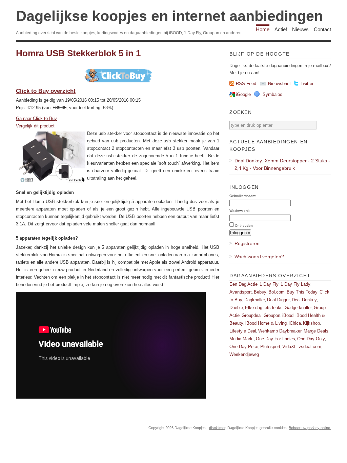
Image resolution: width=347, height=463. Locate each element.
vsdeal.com (310, 346)
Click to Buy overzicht (46, 91)
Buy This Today (302, 292)
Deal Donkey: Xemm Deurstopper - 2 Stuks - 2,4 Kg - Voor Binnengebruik (282, 164)
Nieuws (300, 29)
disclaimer (217, 428)
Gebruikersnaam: (242, 196)
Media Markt (241, 338)
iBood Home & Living (266, 323)
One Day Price (243, 346)
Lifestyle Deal (242, 331)
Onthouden (244, 225)
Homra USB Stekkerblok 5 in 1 (78, 53)
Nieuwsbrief (279, 83)
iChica (295, 323)
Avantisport (240, 292)
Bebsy (260, 292)
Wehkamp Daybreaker (280, 331)
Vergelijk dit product (35, 125)
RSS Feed (246, 83)
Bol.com (276, 292)
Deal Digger (278, 299)
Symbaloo (272, 94)
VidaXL (289, 346)
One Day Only (311, 338)
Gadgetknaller (298, 307)
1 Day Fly (269, 284)
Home (262, 29)
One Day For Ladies (275, 338)
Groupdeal (252, 315)
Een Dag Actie (243, 284)
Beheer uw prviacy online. (310, 428)
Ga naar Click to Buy (36, 118)
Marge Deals (316, 331)
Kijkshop (311, 323)
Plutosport (270, 346)
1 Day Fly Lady (295, 284)
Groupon (272, 315)
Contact (322, 29)
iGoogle (243, 94)
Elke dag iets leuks (264, 307)
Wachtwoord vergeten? (259, 256)
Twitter (307, 83)
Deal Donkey (304, 299)
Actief (280, 29)
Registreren (247, 243)
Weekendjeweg (244, 354)
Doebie (236, 307)
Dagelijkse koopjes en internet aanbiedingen (169, 16)
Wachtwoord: (239, 211)
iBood (287, 315)
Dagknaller (254, 299)
